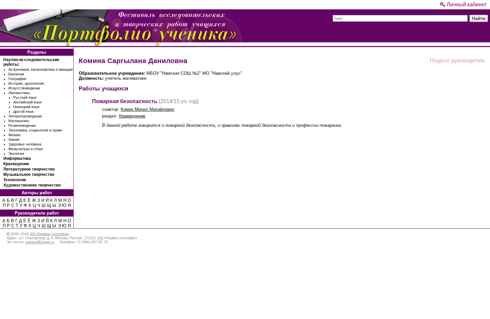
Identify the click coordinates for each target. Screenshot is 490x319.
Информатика (17, 158)
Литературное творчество (29, 169)
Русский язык (24, 97)
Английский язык (27, 102)
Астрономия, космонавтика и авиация (40, 69)
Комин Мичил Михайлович (147, 109)
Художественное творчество (32, 185)
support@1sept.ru (39, 242)
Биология (16, 74)
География (17, 79)
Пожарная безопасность (124, 101)
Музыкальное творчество (28, 174)
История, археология (26, 83)
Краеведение (16, 164)
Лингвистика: (19, 93)
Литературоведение (25, 116)
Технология (14, 180)
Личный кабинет (466, 4)
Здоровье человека (24, 144)
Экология (16, 153)
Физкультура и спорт (25, 149)
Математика (18, 121)
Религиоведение (22, 125)
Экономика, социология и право (35, 130)
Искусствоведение (24, 88)
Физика (14, 135)
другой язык (23, 111)
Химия (13, 139)
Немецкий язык (26, 107)
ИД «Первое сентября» (49, 234)
